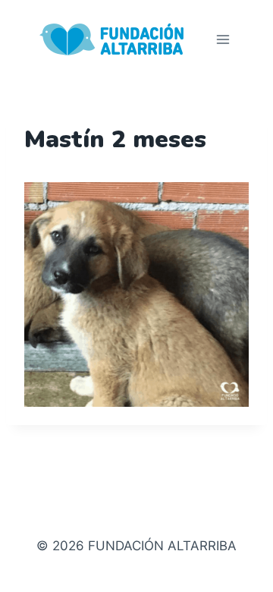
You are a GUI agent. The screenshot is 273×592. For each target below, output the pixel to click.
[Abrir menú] (223, 39)
